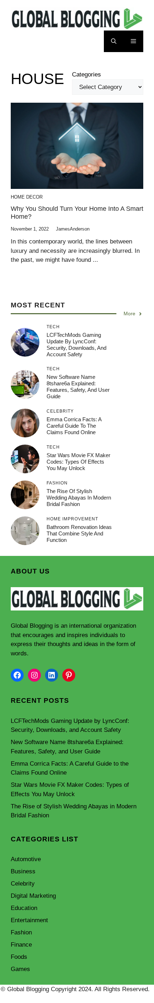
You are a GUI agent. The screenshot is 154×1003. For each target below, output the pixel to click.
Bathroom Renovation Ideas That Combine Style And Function (79, 533)
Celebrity (23, 883)
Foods (19, 956)
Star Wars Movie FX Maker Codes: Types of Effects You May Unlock (78, 461)
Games (20, 969)
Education (24, 908)
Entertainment (29, 920)
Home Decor (27, 197)
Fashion (21, 932)
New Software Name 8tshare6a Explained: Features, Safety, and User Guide (78, 386)
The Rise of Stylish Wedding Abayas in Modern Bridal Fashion (79, 497)
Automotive (26, 859)
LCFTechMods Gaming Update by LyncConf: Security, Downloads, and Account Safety (76, 344)
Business (23, 871)
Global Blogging (32, 625)
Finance (21, 944)
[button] (114, 41)
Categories (86, 74)
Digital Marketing (33, 895)
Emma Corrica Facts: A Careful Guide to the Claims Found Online (74, 425)
